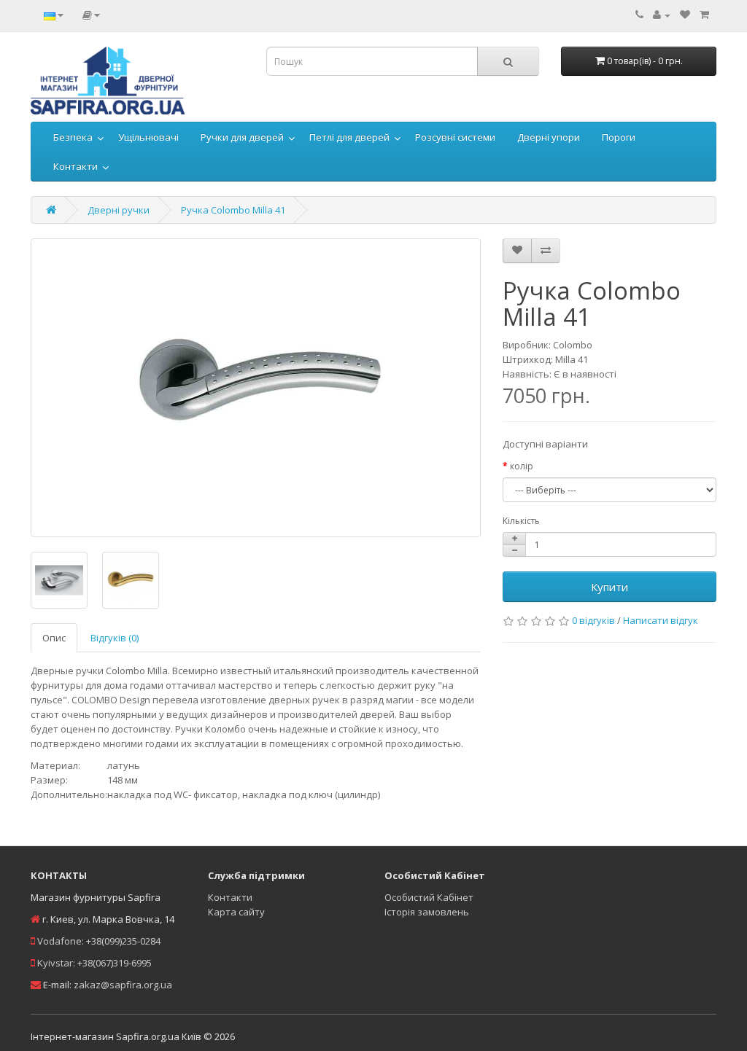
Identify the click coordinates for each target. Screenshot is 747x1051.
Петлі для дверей (349, 137)
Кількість (521, 521)
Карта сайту (236, 911)
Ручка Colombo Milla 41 (233, 209)
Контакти (75, 166)
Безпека (73, 137)
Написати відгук (660, 620)
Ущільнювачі (148, 137)
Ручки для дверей (242, 137)
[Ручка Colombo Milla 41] (256, 387)
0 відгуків (593, 620)
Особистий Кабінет (428, 897)
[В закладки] (517, 250)
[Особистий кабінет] (661, 14)
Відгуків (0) (114, 637)
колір (521, 466)
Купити (609, 586)
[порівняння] (545, 250)
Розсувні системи (455, 137)
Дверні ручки (119, 209)
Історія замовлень (426, 911)
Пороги (618, 137)
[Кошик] (704, 14)
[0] (685, 14)
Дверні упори (548, 137)
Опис (54, 637)
